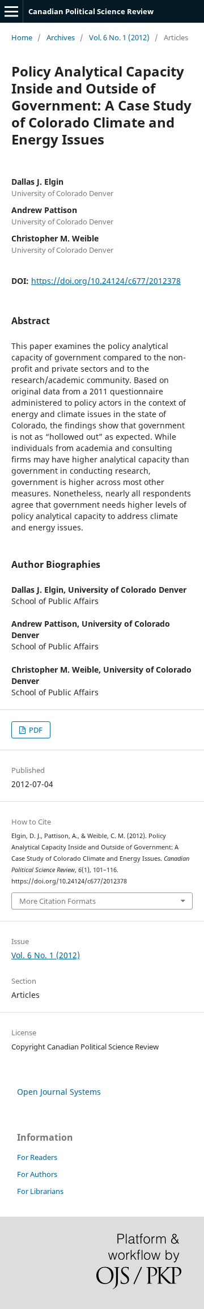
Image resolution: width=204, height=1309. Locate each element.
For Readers (37, 1157)
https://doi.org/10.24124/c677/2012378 (106, 280)
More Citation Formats (57, 901)
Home (21, 37)
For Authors (37, 1174)
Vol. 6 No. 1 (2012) (119, 37)
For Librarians (40, 1191)
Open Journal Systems (59, 1091)
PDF (34, 730)
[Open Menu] (11, 11)
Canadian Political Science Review (91, 11)
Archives (60, 37)
